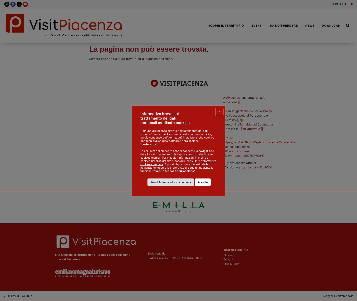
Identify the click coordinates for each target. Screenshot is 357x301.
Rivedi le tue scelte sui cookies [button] (170, 182)
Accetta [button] (203, 182)
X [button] (219, 111)
